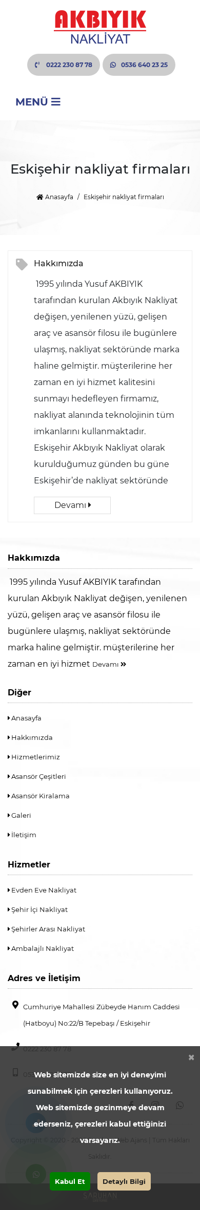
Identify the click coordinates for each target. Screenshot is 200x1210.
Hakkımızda (59, 263)
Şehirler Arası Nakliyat (47, 929)
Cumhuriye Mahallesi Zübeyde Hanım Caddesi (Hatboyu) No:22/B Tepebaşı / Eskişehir (101, 1015)
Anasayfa (58, 197)
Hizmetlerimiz (35, 757)
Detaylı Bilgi (124, 1181)
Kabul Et (70, 1181)
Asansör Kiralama (40, 796)
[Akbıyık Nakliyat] (100, 27)
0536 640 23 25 (144, 65)
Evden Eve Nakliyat (43, 890)
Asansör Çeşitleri (38, 776)
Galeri (20, 815)
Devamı (71, 505)
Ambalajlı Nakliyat (42, 948)
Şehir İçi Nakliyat (39, 909)
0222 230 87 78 (68, 65)
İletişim (23, 835)
